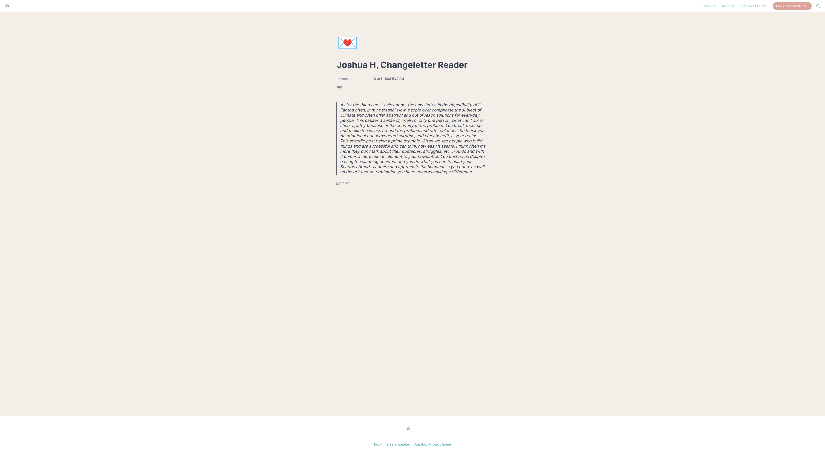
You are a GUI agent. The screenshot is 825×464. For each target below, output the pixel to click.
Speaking (709, 6)
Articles (728, 6)
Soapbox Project (753, 6)
